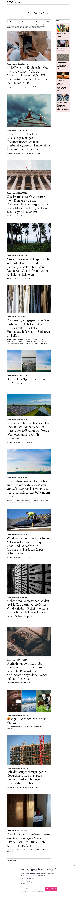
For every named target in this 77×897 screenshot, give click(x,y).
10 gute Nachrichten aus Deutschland (62, 49)
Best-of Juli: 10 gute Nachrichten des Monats (62, 35)
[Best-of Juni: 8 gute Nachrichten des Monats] (29, 372)
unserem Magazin (37, 27)
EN (63, 2)
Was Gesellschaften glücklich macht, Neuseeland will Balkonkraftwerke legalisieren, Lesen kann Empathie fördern (63, 106)
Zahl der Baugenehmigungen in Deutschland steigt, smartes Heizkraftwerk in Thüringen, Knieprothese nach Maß (26, 777)
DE (60, 2)
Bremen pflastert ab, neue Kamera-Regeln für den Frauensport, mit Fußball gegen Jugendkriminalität (62, 65)
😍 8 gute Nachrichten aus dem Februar (26, 720)
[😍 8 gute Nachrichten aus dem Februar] (29, 711)
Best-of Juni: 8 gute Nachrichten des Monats (27, 381)
